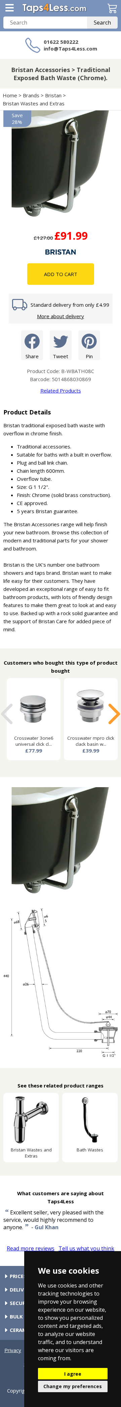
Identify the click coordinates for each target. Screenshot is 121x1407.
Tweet (60, 356)
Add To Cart (60, 274)
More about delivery (60, 316)
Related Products (60, 390)
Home (10, 95)
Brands (31, 95)
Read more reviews (30, 1248)
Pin (89, 356)
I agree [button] (72, 1374)
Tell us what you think (86, 1248)
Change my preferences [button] (72, 1386)
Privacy (12, 1350)
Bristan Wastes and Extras (34, 103)
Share (32, 356)
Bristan (53, 95)
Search (102, 22)
